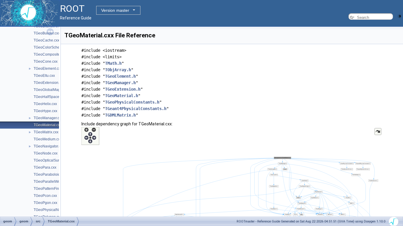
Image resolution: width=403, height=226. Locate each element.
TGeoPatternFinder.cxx (52, 189)
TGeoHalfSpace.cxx (49, 97)
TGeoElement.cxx (48, 69)
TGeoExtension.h (122, 89)
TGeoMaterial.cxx (48, 125)
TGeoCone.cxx (46, 61)
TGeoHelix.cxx (45, 104)
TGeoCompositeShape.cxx (55, 54)
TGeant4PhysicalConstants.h (135, 108)
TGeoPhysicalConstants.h (132, 102)
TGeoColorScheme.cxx (52, 47)
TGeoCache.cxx (46, 40)
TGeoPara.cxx (45, 167)
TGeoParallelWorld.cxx (52, 182)
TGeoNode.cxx (46, 153)
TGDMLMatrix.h (120, 115)
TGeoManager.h (120, 82)
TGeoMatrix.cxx (46, 132)
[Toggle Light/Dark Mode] (399, 15)
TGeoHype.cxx (45, 111)
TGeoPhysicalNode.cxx (52, 210)
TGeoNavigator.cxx (49, 146)
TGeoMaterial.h (121, 95)
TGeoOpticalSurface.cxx (53, 160)
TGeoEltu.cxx (44, 76)
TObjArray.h (118, 69)
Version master (115, 10)
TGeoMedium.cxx (48, 139)
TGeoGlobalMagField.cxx (54, 90)
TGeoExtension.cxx (49, 83)
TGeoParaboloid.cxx (50, 174)
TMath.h (113, 63)
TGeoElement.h (120, 76)
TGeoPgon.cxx (45, 203)
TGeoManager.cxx (48, 118)
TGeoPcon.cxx (45, 196)
